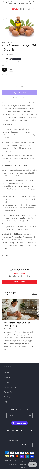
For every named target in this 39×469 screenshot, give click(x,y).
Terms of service (20, 467)
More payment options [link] (19, 98)
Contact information (26, 464)
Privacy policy (23, 461)
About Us (7, 377)
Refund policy (32, 461)
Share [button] (6, 255)
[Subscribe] (30, 415)
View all (34, 294)
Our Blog (7, 397)
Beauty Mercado (11, 460)
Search (6, 373)
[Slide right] (24, 358)
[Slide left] (14, 358)
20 (12, 70)
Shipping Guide (9, 382)
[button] (4, 9)
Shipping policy (13, 464)
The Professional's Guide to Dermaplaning (17, 324)
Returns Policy (9, 392)
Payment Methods (10, 387)
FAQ (5, 402)
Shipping (12, 62)
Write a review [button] (19, 282)
